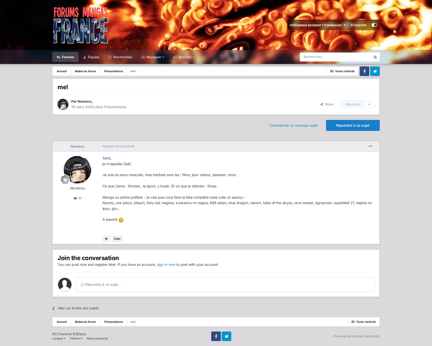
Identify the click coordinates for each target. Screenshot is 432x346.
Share (328, 104)
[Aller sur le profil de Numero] (63, 104)
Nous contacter (97, 338)
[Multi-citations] (106, 238)
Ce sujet (358, 57)
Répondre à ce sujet (353, 125)
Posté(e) (118, 146)
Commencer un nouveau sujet (293, 125)
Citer (117, 239)
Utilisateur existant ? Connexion (316, 25)
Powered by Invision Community (357, 336)
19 (79, 198)
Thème (75, 338)
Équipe (93, 57)
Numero (85, 101)
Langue (58, 338)
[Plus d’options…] (371, 146)
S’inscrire (358, 25)
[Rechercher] (375, 56)
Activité (185, 57)
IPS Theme (60, 334)
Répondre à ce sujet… (102, 284)
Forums (67, 57)
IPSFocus (79, 334)
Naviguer (153, 57)
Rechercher (122, 57)
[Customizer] (374, 25)
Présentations (115, 107)
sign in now (166, 264)
